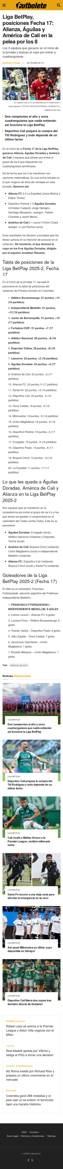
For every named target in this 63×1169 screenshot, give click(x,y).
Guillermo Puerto (11, 62)
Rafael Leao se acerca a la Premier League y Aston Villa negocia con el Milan (30, 1030)
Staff (24, 1132)
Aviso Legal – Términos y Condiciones (25, 1136)
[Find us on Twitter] (32, 1160)
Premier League (15, 1021)
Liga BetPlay (14, 720)
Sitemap (51, 1136)
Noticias (11, 1090)
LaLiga (10, 1046)
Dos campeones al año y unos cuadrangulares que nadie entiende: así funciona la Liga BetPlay (31, 120)
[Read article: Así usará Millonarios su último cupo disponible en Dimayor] (31, 927)
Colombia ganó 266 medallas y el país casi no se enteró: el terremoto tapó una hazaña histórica (29, 1099)
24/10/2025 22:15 (35, 62)
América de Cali (19, 665)
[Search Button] (58, 5)
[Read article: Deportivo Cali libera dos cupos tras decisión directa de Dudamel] (31, 980)
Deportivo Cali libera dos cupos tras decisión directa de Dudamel (29, 1002)
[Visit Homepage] (31, 5)
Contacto (34, 1132)
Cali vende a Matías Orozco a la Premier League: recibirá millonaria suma (29, 841)
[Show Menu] (4, 5)
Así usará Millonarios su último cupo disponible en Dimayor (30, 949)
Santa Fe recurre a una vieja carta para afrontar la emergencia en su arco (31, 896)
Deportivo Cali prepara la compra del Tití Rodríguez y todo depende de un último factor (31, 135)
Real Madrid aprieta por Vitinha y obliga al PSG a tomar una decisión (29, 1052)
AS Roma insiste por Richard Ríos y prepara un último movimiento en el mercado (30, 1075)
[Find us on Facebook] (28, 1160)
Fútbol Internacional (19, 1066)
